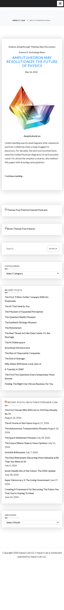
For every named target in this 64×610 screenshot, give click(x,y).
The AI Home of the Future (18, 423)
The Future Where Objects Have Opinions (26, 443)
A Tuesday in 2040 (14, 369)
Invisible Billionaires (15, 452)
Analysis (12, 47)
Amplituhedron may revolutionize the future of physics (32, 62)
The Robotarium (13, 327)
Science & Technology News (32, 52)
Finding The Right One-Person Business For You (29, 383)
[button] (60, 3)
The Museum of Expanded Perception (24, 311)
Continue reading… (15, 176)
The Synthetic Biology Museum (21, 322)
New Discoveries (47, 47)
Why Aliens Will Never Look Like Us (23, 363)
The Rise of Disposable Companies (22, 353)
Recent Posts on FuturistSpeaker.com (32, 402)
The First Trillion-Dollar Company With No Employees (27, 299)
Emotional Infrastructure (17, 347)
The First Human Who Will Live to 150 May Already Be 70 (31, 411)
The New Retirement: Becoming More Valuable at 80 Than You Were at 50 (32, 459)
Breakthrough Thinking (28, 47)
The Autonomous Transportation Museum (26, 428)
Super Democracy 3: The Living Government (27, 480)
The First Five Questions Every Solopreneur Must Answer (30, 376)
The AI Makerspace (15, 342)
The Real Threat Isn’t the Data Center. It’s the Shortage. (27, 335)
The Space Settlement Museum (20, 437)
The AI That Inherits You (17, 306)
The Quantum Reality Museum (20, 317)
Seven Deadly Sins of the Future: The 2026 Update (30, 470)
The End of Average (15, 358)
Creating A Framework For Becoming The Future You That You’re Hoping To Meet (32, 491)
